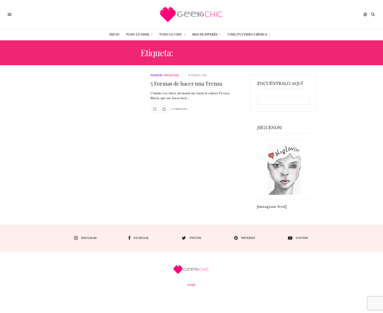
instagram (88, 238)
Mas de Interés (204, 34)
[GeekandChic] (191, 14)
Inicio (114, 34)
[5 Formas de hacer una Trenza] (154, 109)
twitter (195, 238)
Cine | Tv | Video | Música (247, 34)
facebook (141, 238)
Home (191, 285)
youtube (302, 238)
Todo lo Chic (170, 34)
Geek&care (171, 75)
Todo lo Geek (137, 34)
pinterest (248, 238)
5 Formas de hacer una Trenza (186, 83)
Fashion (156, 75)
